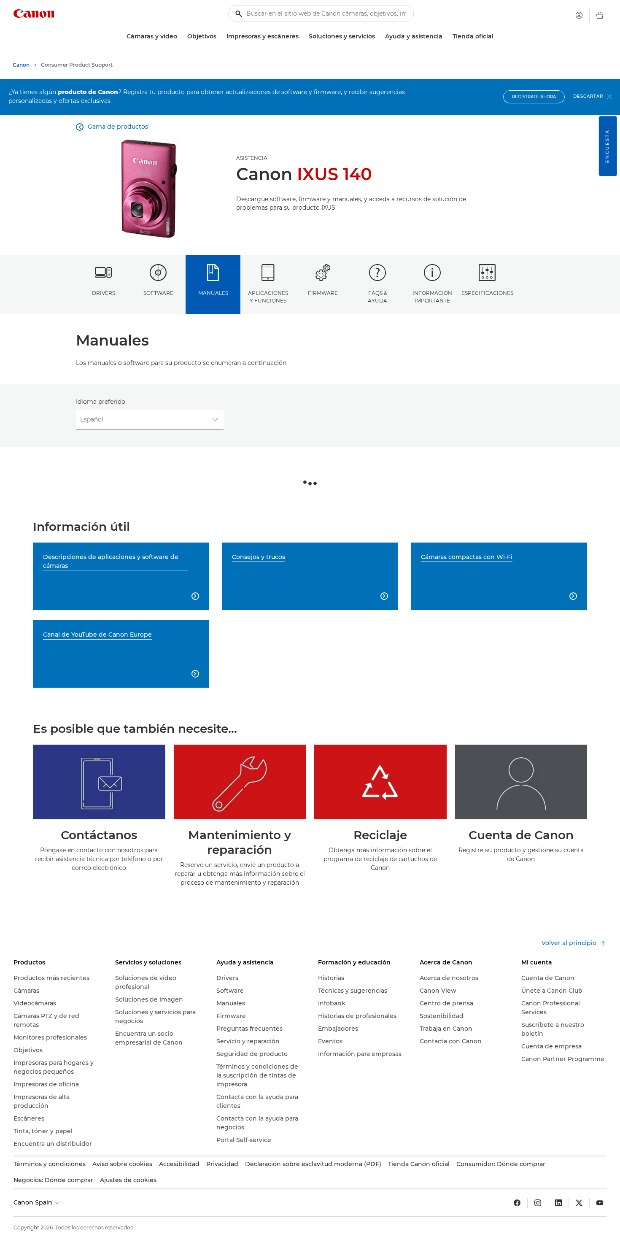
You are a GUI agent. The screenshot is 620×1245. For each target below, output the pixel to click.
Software (158, 293)
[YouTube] (599, 1202)
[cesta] (600, 15)
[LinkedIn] (558, 1202)
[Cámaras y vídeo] (180, 36)
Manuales (213, 293)
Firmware (323, 293)
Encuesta (607, 146)
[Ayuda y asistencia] (445, 36)
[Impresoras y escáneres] (302, 36)
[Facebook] (517, 1202)
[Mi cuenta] (579, 15)
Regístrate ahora (534, 97)
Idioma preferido (100, 401)
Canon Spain (33, 1202)
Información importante (432, 296)
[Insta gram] (537, 1202)
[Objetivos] (219, 36)
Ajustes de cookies (128, 1180)
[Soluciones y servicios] (378, 36)
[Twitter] (579, 1202)
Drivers (103, 293)
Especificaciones (487, 293)
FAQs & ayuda (377, 296)
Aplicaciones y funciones (268, 296)
